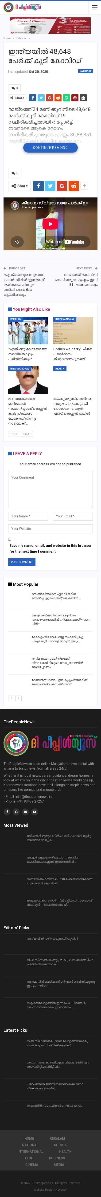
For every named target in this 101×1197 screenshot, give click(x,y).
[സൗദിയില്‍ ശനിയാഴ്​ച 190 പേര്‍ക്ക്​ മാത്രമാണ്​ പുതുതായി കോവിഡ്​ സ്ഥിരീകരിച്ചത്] (14, 884)
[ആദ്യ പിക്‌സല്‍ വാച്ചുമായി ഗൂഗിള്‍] (14, 944)
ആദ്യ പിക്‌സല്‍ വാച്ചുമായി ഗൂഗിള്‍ (52, 938)
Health (59, 368)
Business (57, 1158)
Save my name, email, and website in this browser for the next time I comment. (50, 548)
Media (59, 1165)
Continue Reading (50, 148)
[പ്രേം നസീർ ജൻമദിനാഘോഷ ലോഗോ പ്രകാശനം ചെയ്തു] (14, 1089)
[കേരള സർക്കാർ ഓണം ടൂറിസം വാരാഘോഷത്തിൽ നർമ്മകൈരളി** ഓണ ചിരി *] (18, 620)
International (64, 319)
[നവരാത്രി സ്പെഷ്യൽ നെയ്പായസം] (14, 1111)
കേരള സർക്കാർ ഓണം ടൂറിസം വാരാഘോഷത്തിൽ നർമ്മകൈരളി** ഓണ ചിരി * (61, 620)
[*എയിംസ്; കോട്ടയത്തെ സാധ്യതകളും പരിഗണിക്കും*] (28, 331)
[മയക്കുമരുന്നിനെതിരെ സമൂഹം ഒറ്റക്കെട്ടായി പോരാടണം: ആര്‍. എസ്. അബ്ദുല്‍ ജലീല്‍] (73, 380)
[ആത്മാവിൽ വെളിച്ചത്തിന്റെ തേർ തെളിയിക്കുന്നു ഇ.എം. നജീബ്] (14, 987)
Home (29, 1138)
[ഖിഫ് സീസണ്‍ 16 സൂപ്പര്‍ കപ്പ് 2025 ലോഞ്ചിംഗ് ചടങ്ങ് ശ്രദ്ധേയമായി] (14, 965)
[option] (50, 643)
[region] (50, 25)
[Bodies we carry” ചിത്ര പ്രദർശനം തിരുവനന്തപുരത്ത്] (73, 331)
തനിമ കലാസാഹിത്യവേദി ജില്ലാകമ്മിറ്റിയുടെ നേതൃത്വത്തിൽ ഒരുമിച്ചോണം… (57, 663)
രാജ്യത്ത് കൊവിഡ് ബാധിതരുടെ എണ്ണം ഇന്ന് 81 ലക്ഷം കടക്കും (76, 280)
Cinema (31, 1165)
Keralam (15, 319)
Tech (28, 1158)
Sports (60, 1145)
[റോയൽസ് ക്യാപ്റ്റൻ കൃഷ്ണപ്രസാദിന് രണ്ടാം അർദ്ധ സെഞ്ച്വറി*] (18, 685)
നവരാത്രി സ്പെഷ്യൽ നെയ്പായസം (54, 1105)
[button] (50, 25)
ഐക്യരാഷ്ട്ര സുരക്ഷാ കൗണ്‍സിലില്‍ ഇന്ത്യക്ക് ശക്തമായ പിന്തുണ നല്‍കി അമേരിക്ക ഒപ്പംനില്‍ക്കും (24, 285)
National (85, 71)
